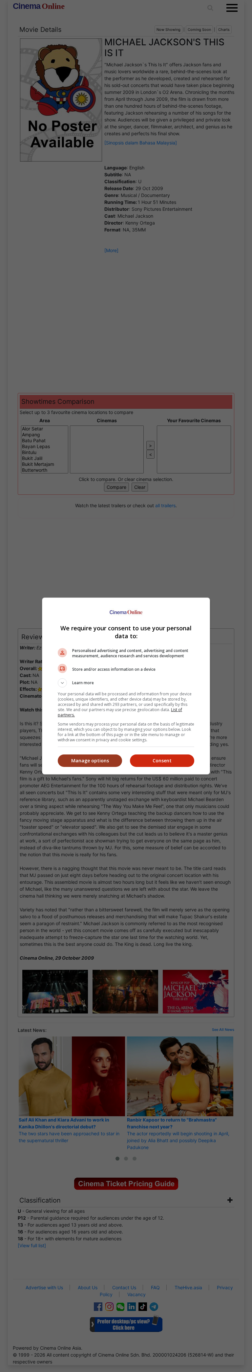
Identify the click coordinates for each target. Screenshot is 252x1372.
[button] (126, 682)
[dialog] (126, 686)
